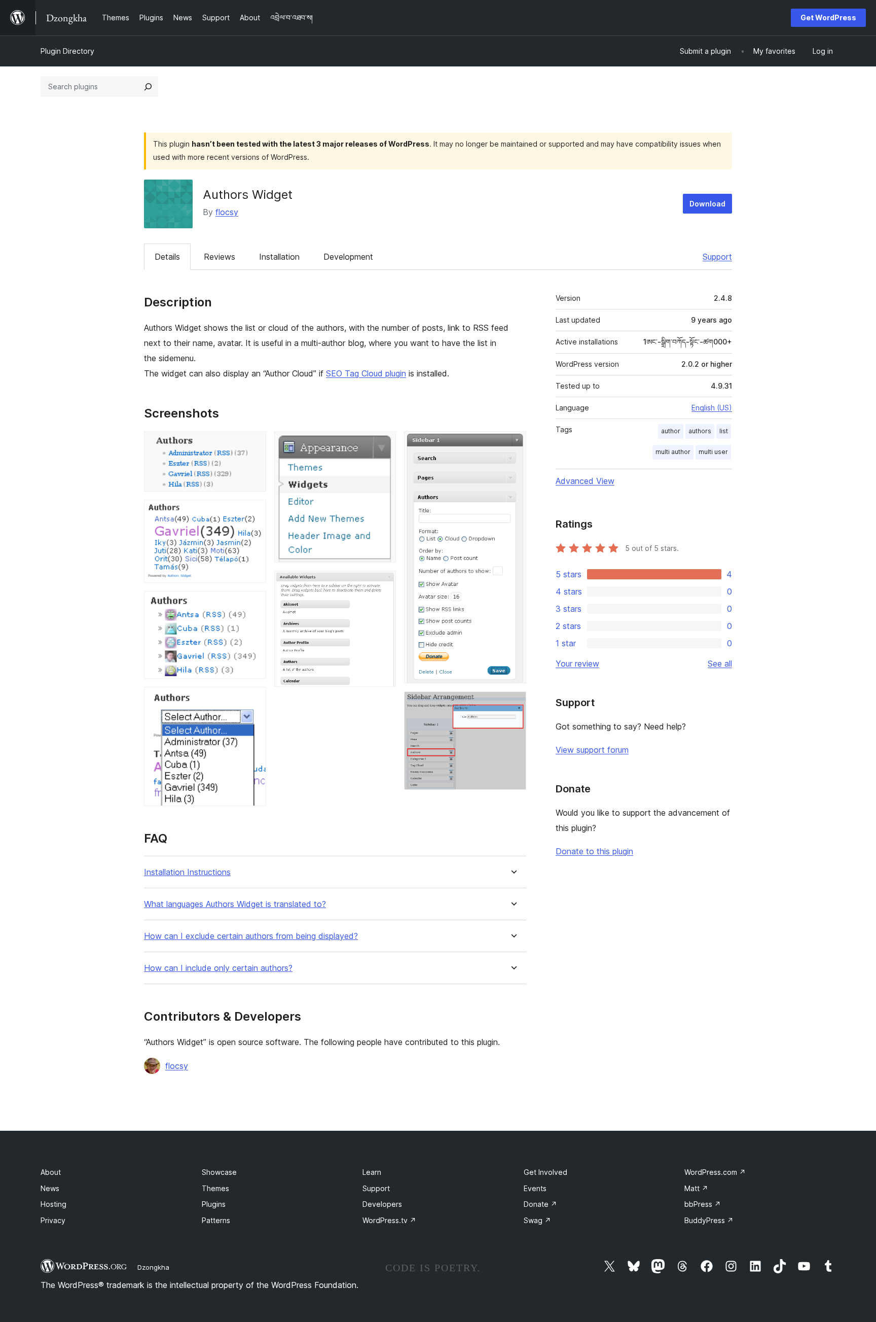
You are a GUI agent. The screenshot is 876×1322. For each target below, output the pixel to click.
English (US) (711, 407)
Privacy (53, 1220)
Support (717, 257)
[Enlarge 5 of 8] (382, 445)
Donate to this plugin (594, 851)
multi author (672, 452)
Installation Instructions (187, 872)
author (670, 431)
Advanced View (585, 481)
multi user (713, 452)
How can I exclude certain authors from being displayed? (251, 936)
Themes (215, 1188)
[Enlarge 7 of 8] (512, 445)
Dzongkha (153, 1267)
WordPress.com (715, 1172)
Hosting (53, 1204)
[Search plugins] (148, 87)
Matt (696, 1188)
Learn (371, 1172)
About (51, 1172)
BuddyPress (709, 1220)
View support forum (592, 750)
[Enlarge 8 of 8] (512, 705)
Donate (540, 1204)
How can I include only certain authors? (218, 968)
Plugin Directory (67, 51)
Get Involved (545, 1172)
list (723, 431)
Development (348, 257)
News (50, 1188)
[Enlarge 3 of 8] (252, 605)
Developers (382, 1204)
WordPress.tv (389, 1220)
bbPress (702, 1204)
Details (167, 257)
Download (707, 203)
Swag (537, 1220)
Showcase (219, 1172)
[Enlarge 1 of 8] (252, 445)
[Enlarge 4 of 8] (252, 700)
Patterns (216, 1220)
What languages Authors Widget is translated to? (235, 904)
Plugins (214, 1204)
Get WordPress (828, 17)
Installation (279, 257)
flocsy (226, 212)
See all (720, 663)
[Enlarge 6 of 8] (382, 584)
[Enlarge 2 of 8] (252, 513)
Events (535, 1188)
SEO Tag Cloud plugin (366, 373)
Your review (577, 663)
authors (699, 431)
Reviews (219, 257)
